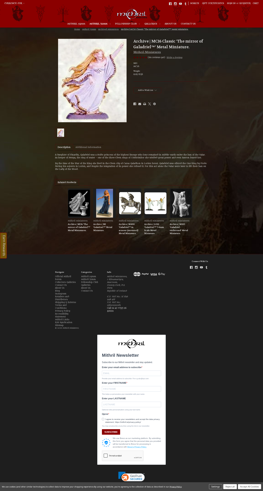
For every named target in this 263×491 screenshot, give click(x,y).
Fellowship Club (126, 24)
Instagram (60, 294)
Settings (215, 486)
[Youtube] (180, 3)
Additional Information (88, 147)
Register (245, 3)
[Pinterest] (154, 104)
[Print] (144, 104)
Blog (57, 291)
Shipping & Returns (65, 302)
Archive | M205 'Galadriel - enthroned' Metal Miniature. (179, 229)
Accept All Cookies (249, 486)
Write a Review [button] (174, 57)
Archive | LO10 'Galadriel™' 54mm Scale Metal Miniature (154, 229)
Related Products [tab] (67, 182)
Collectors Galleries (65, 282)
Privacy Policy (62, 311)
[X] (149, 104)
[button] (131, 478)
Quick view (79, 203)
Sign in (231, 3)
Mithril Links (62, 319)
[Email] (139, 104)
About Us (170, 24)
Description (64, 147)
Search (194, 3)
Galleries (151, 24)
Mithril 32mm (99, 24)
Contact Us (188, 24)
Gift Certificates (213, 3)
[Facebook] (170, 3)
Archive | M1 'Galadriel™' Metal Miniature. (102, 227)
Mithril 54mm (76, 24)
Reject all (230, 486)
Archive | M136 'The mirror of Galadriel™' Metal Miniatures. (79, 227)
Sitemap (59, 325)
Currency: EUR (13, 3)
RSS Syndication (63, 322)
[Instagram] (175, 3)
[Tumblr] (185, 3)
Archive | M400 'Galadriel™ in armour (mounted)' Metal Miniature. (128, 229)
